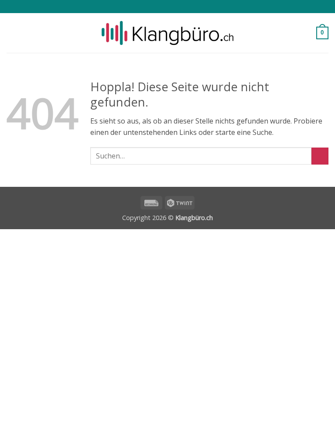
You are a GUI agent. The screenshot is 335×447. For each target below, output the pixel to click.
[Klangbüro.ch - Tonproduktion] (168, 33)
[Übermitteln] (319, 156)
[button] (12, 33)
